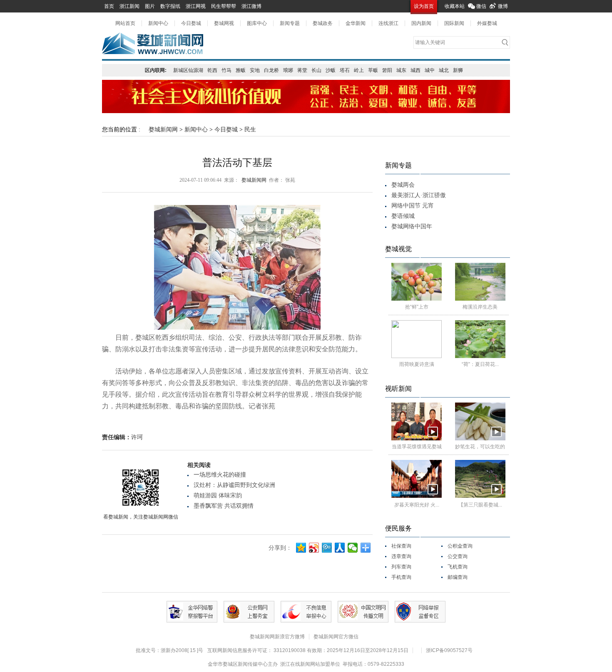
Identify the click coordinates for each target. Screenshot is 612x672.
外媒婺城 (487, 23)
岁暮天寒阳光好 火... (416, 505)
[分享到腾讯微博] (327, 548)
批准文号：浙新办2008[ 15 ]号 (169, 650)
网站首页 (125, 23)
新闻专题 (290, 23)
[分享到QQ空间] (301, 548)
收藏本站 (455, 6)
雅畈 (241, 70)
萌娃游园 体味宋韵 (218, 495)
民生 (250, 129)
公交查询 (458, 556)
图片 (150, 6)
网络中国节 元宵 (412, 206)
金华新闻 (356, 23)
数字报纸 (170, 6)
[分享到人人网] (340, 548)
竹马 (226, 70)
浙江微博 (251, 6)
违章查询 (401, 556)
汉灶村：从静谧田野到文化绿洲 (234, 485)
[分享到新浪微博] (314, 548)
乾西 (212, 70)
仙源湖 (195, 70)
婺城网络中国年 (411, 226)
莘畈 (373, 70)
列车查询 (401, 567)
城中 (430, 70)
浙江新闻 (129, 6)
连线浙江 (388, 23)
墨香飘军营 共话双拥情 (224, 506)
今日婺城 (191, 23)
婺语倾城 (403, 216)
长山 (316, 70)
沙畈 (331, 70)
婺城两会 (403, 185)
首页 (109, 6)
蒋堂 (302, 70)
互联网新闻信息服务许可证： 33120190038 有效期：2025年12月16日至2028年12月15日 (307, 650)
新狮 (458, 70)
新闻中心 (158, 23)
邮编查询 (458, 577)
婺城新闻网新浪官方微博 (277, 637)
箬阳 (387, 70)
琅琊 (288, 70)
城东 (401, 70)
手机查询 (401, 577)
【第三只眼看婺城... (480, 505)
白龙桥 (271, 70)
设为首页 (424, 6)
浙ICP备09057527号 (449, 650)
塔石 (345, 70)
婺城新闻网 (163, 129)
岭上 (359, 70)
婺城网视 (224, 23)
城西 (415, 70)
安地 (255, 70)
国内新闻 (421, 23)
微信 (481, 6)
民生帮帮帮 (223, 6)
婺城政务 (323, 23)
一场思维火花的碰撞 (220, 475)
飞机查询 (458, 567)
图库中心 (257, 23)
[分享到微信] (353, 548)
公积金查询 (460, 546)
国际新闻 (454, 23)
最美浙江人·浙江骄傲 (418, 195)
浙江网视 (196, 6)
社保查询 (401, 546)
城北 (444, 70)
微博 (503, 6)
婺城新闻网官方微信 (335, 637)
